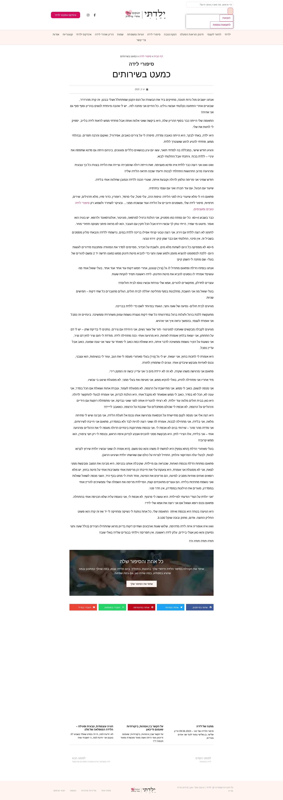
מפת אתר (106, 790)
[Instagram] (88, 15)
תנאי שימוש (59, 790)
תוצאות (226, 18)
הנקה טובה (170, 34)
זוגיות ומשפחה (135, 34)
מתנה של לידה (205, 726)
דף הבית (158, 56)
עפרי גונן (194, 787)
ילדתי (228, 34)
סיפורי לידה (153, 34)
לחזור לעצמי (214, 34)
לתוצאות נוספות (221, 24)
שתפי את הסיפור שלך (141, 583)
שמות (120, 34)
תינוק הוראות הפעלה (192, 34)
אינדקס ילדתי (84, 34)
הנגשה (73, 790)
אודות (56, 34)
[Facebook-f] (94, 15)
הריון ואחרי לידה (104, 34)
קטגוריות (68, 34)
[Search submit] (230, 11)
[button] (200, 607)
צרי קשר (141, 40)
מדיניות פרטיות (88, 790)
